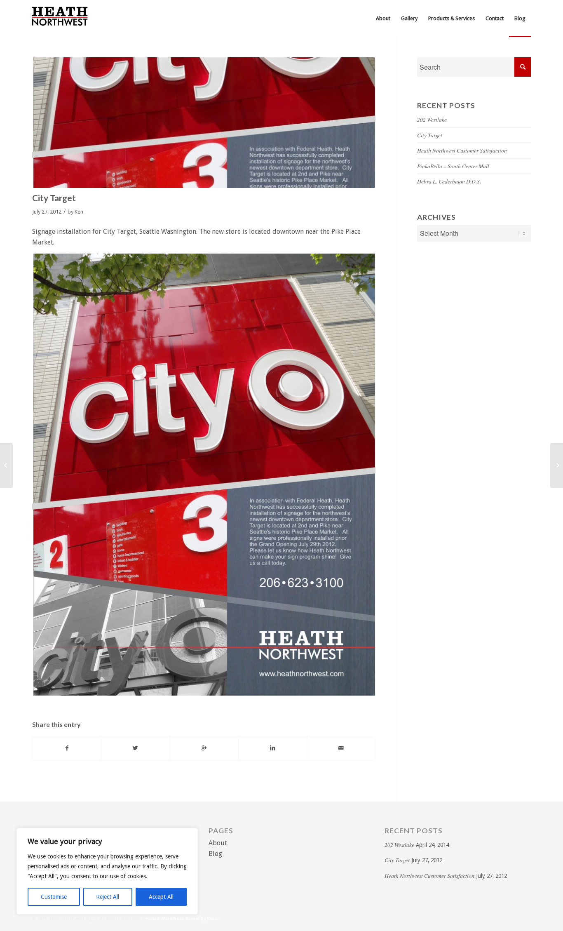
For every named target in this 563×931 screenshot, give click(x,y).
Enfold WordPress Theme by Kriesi (182, 919)
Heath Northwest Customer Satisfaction (462, 150)
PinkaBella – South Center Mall (453, 166)
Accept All (161, 896)
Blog (215, 854)
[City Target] (203, 122)
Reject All (107, 896)
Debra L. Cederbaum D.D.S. (449, 181)
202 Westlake (432, 119)
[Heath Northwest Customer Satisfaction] (6, 465)
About (218, 843)
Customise (54, 896)
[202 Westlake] (556, 465)
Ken (79, 212)
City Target (54, 198)
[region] (107, 871)
